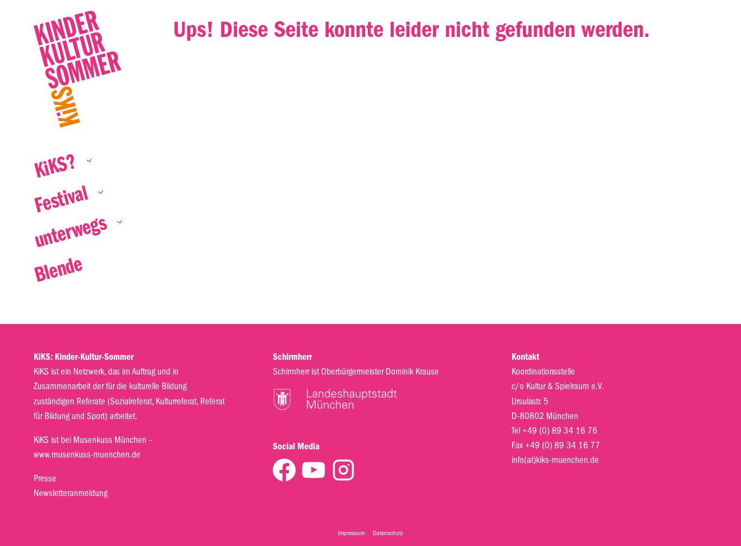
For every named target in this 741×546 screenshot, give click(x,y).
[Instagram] (343, 470)
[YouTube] (313, 470)
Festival (61, 200)
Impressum (351, 533)
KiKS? (56, 167)
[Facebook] (284, 470)
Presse (45, 478)
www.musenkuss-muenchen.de (87, 454)
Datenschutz (388, 533)
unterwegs (71, 233)
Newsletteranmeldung (70, 493)
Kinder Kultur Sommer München (78, 69)
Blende (59, 271)
